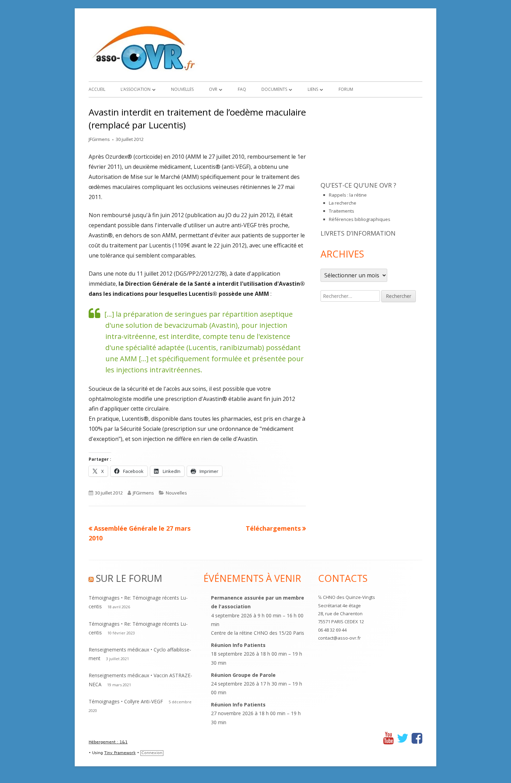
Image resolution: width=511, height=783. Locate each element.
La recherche (342, 203)
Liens (313, 89)
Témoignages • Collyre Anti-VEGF (126, 701)
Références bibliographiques (359, 219)
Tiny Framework (120, 753)
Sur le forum (129, 578)
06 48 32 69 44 (332, 630)
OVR (213, 89)
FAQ (242, 89)
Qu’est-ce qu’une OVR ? (358, 185)
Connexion (151, 753)
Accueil (97, 89)
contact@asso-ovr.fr (339, 638)
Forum (346, 89)
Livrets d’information (358, 233)
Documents (274, 89)
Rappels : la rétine (348, 195)
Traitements (341, 211)
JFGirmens (99, 139)
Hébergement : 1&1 (108, 742)
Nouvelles (182, 89)
